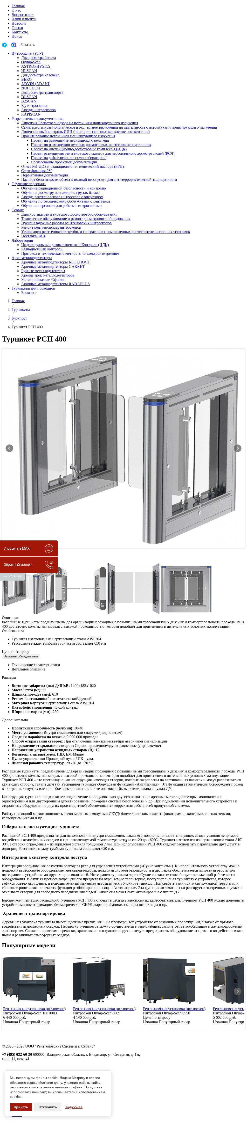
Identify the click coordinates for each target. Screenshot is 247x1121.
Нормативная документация (44, 175)
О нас (16, 10)
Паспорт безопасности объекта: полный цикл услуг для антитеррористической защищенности (99, 179)
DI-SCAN (29, 97)
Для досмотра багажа (38, 58)
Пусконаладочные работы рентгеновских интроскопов (66, 223)
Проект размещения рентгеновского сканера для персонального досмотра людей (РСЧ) (102, 153)
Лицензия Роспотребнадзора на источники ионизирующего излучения (79, 123)
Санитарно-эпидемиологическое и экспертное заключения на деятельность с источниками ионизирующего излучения (119, 127)
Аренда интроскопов (38, 110)
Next (237, 448)
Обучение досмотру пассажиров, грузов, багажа (60, 192)
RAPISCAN (31, 114)
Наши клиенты (24, 19)
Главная (18, 6)
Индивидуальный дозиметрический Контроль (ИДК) (65, 245)
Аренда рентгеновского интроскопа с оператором (62, 197)
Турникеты (21, 309)
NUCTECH (30, 88)
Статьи (17, 28)
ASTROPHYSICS (35, 66)
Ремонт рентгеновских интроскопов (51, 227)
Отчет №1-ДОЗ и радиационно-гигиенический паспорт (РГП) (72, 166)
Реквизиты (11, 1063)
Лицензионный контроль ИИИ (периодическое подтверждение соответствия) (85, 132)
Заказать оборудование (21, 656)
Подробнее (73, 1107)
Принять (21, 1107)
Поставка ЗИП (33, 236)
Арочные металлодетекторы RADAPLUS (55, 284)
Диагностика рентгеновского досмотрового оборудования (69, 214)
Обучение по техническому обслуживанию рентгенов (65, 201)
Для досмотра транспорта (42, 92)
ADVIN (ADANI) (35, 84)
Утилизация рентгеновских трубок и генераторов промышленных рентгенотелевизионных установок (105, 232)
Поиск (17, 36)
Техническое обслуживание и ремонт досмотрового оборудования (75, 219)
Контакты (20, 32)
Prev (9, 448)
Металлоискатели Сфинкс (42, 279)
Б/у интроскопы (34, 105)
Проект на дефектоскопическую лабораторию (68, 158)
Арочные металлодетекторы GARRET (53, 266)
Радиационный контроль (41, 249)
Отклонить (48, 1107)
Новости (19, 23)
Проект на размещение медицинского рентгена (70, 140)
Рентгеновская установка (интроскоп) (34, 1009)
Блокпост (29, 293)
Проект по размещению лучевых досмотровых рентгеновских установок (91, 145)
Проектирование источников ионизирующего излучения (68, 136)
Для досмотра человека (40, 75)
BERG (26, 79)
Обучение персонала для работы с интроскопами (61, 206)
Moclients (45, 1083)
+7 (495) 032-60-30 (17, 1054)
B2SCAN (28, 101)
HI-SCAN (29, 71)
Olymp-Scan (31, 62)
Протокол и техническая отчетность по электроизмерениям (70, 253)
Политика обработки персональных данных (38, 1067)
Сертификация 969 (36, 171)
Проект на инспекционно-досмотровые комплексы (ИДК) (79, 149)
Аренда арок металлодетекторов (48, 275)
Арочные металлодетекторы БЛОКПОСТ (55, 262)
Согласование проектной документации (64, 162)
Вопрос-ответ (23, 15)
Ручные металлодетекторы (43, 271)
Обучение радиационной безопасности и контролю (63, 188)
